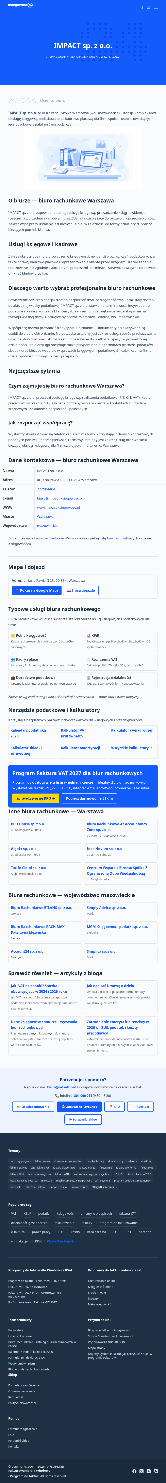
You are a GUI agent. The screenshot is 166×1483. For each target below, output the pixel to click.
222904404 (46, 489)
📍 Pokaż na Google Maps (36, 590)
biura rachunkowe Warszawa (57, 538)
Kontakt (13, 1446)
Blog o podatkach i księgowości (29, 1369)
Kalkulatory (15, 1330)
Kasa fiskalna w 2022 (139, 1174)
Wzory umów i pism (21, 1363)
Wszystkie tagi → (60, 1241)
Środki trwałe (97, 1292)
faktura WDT (17, 1174)
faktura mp (106, 1167)
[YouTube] (149, 1471)
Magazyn (94, 1298)
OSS (116, 1232)
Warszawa (45, 516)
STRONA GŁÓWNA (56, 57)
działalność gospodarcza (29, 1223)
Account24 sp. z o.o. (28, 951)
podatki (44, 1213)
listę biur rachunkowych (119, 538)
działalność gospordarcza (122, 1161)
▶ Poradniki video (83, 1119)
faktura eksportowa (64, 1167)
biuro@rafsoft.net (61, 1087)
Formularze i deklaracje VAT (27, 1357)
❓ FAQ (114, 1107)
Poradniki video (18, 1441)
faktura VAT (127, 1213)
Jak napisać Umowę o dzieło (110, 985)
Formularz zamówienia (23, 1385)
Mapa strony (96, 1348)
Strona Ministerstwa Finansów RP (110, 1336)
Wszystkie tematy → (105, 1187)
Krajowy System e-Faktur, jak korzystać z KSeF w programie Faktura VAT (120, 1355)
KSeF (27, 1213)
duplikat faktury (95, 1161)
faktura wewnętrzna (39, 1174)
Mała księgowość (99, 1304)
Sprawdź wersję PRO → (35, 798)
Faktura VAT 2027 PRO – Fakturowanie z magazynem (34, 1294)
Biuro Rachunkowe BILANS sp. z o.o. (41, 907)
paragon (145, 1232)
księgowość (65, 1213)
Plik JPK (119, 1174)
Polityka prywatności (22, 1403)
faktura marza (87, 1167)
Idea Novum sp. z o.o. (105, 848)
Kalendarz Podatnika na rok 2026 (30, 1352)
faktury (87, 1223)
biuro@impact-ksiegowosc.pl (60, 498)
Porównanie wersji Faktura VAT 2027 (32, 1302)
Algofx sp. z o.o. (24, 848)
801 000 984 (83, 1095)
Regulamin (15, 1397)
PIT (129, 1232)
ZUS (61, 1232)
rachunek (15, 1187)
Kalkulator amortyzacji (80, 748)
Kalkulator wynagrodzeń (132, 730)
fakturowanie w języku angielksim (92, 1174)
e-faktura (18, 1232)
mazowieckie (47, 525)
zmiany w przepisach (96, 1213)
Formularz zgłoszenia (22, 1429)
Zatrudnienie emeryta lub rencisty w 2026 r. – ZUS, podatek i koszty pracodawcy (118, 1028)
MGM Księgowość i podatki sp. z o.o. (117, 926)
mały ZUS (46, 1180)
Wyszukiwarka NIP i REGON (106, 1342)
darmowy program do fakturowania (30, 1161)
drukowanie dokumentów (68, 1161)
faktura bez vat (18, 1167)
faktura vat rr (148, 1167)
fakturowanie (64, 1223)
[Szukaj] (141, 7)
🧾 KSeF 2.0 (140, 1107)
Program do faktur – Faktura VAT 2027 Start (37, 1281)
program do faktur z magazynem (132, 1180)
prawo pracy (41, 1232)
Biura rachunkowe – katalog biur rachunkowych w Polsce (42, 1344)
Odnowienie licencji (21, 1391)
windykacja (19, 1241)
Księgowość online (100, 1287)
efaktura (146, 1161)
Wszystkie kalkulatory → (132, 748)
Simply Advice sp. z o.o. (106, 907)
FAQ (11, 1435)
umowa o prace (79, 1187)
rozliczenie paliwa (35, 1187)
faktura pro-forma (126, 1167)
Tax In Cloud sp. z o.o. (29, 867)
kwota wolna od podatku (23, 1180)
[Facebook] (134, 1471)
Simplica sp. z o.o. (102, 951)
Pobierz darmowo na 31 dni (89, 798)
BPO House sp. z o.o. (28, 824)
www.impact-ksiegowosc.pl (58, 507)
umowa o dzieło (58, 1187)
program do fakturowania (118, 1223)
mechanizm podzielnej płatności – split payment (83, 1180)
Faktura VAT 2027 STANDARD (27, 1287)
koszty (75, 1232)
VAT (13, 1213)
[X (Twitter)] (141, 1471)
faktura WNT (62, 1174)
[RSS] (156, 1471)
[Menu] (156, 7)
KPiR (38, 1241)
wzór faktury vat (40, 1167)
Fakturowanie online (102, 1281)
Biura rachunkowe (82, 57)
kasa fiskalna (96, 1232)
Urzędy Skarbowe (20, 1336)
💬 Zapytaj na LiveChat (79, 1107)
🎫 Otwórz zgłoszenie (33, 1107)
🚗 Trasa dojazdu (81, 590)
